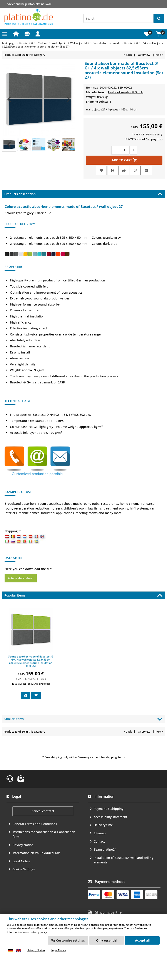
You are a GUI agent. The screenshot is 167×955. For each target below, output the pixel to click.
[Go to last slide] (9, 99)
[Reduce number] (115, 150)
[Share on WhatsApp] (135, 170)
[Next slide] (68, 99)
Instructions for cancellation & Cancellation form (43, 834)
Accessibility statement (110, 817)
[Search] (159, 18)
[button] (38, 34)
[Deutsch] (10, 950)
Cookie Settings (23, 869)
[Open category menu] (5, 34)
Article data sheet (20, 578)
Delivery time (103, 825)
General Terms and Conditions (34, 824)
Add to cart (124, 160)
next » (159, 55)
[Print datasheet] (112, 170)
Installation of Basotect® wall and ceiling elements (123, 860)
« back (128, 55)
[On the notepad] (101, 170)
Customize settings (70, 940)
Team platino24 (105, 849)
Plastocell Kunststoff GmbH (125, 92)
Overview (144, 55)
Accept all (142, 940)
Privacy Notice (22, 845)
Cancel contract (43, 811)
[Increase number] (133, 150)
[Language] (27, 34)
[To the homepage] (16, 34)
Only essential (106, 940)
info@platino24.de (40, 4)
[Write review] (124, 170)
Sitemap (100, 833)
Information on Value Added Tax (36, 853)
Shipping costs (154, 139)
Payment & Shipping (109, 809)
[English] (18, 950)
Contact (99, 841)
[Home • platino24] (28, 17)
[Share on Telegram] (146, 170)
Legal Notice (21, 861)
